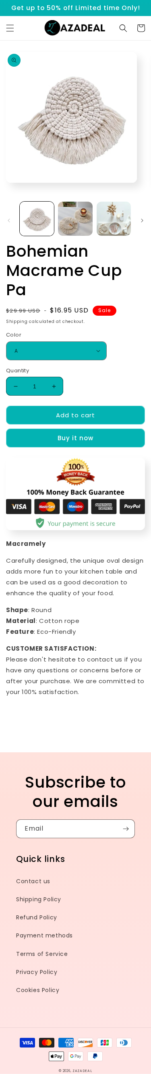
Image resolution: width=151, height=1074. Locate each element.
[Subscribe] (125, 828)
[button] (10, 28)
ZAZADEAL (82, 1070)
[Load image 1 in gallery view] (37, 219)
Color (13, 335)
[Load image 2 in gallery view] (75, 219)
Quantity (17, 370)
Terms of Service (42, 954)
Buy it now (75, 438)
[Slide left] (9, 220)
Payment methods (44, 935)
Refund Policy (36, 917)
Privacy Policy (36, 972)
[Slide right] (142, 220)
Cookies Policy (37, 990)
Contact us (33, 881)
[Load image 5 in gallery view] (114, 219)
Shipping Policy (38, 899)
